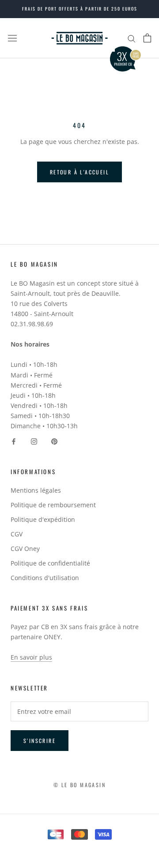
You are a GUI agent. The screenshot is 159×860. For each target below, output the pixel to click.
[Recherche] (132, 38)
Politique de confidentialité (50, 563)
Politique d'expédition (43, 519)
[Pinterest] (54, 441)
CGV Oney (25, 548)
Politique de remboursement (53, 505)
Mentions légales (36, 490)
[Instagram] (34, 441)
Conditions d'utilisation (45, 577)
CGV (17, 534)
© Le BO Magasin (79, 784)
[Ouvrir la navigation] (12, 37)
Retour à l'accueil (79, 172)
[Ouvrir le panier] (147, 38)
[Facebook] (14, 441)
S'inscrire (39, 740)
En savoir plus (31, 657)
